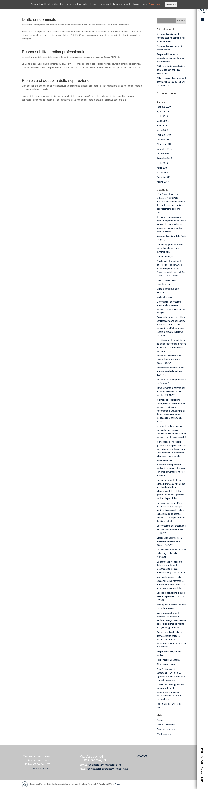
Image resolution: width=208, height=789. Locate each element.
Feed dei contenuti (166, 725)
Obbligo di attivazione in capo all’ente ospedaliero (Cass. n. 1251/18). (171, 596)
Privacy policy (155, 4)
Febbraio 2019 (164, 135)
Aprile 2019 (162, 125)
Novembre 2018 (164, 149)
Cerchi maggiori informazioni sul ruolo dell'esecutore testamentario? (170, 248)
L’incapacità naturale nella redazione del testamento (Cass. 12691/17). (169, 541)
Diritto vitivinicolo (165, 297)
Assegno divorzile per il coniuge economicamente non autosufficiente (171, 38)
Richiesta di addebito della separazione (55, 80)
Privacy (118, 784)
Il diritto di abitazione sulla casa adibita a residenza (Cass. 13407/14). (169, 359)
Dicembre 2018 (164, 144)
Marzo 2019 (162, 130)
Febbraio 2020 (164, 107)
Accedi (160, 720)
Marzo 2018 (162, 172)
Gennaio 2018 (163, 177)
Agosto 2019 (163, 111)
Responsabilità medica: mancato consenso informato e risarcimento (171, 58)
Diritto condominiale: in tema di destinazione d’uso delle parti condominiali (171, 82)
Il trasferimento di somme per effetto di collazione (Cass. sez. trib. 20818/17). (171, 391)
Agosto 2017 (163, 182)
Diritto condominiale (39, 19)
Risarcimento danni (166, 664)
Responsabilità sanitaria (168, 660)
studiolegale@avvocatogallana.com (104, 765)
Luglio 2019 (162, 116)
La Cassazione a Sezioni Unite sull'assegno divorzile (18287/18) (171, 553)
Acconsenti (171, 4)
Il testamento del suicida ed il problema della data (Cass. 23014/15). (170, 371)
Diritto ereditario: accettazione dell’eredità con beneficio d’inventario (171, 70)
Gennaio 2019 (163, 139)
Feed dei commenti (166, 729)
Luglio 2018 (162, 163)
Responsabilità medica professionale (53, 51)
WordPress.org (164, 734)
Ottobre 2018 (163, 153)
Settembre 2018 (164, 158)
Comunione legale (165, 256)
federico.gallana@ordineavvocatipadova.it (107, 769)
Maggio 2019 (163, 121)
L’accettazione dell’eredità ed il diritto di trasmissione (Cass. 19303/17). (171, 529)
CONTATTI (143, 756)
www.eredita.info (40, 768)
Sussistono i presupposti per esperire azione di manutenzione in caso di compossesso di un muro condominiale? (170, 691)
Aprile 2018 (162, 168)
